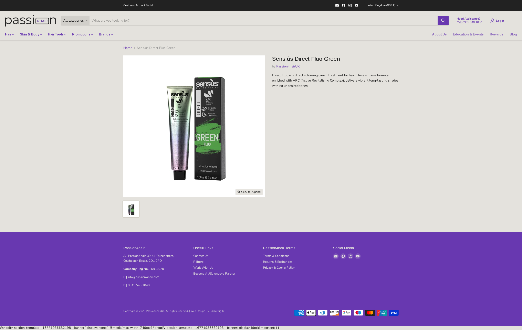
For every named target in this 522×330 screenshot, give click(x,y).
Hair (8, 34)
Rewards (496, 34)
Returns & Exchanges (277, 262)
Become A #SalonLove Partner (214, 274)
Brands (105, 34)
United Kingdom (380, 5)
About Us (439, 34)
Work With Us (203, 268)
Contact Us (200, 256)
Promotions (81, 34)
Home (127, 48)
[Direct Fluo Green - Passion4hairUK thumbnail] (131, 209)
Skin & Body (30, 34)
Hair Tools (56, 34)
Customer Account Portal (138, 5)
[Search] (443, 20)
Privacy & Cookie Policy (279, 268)
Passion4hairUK (288, 66)
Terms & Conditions (276, 256)
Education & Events (468, 34)
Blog (513, 34)
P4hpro (198, 262)
